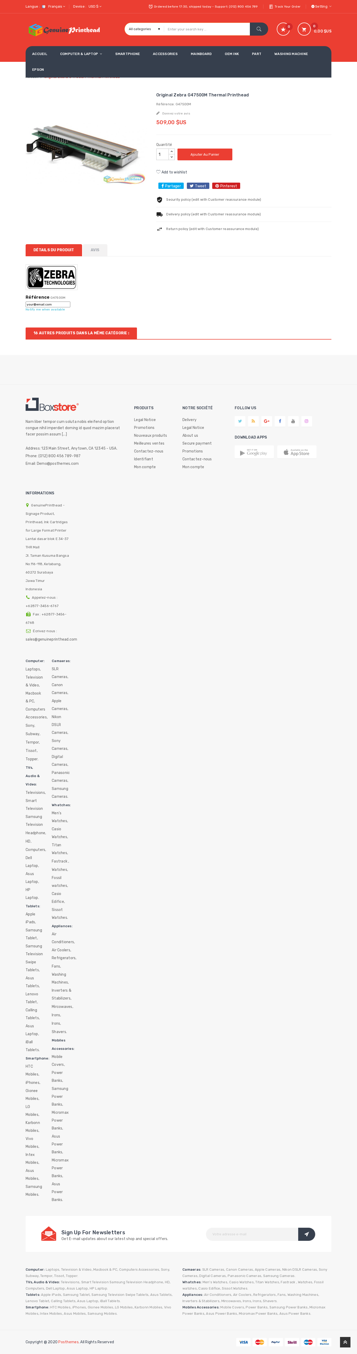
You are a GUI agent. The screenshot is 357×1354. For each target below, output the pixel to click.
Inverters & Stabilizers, (61, 994)
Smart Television (34, 805)
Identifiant (143, 459)
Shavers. (59, 1032)
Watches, (60, 869)
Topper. (32, 759)
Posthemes (68, 1342)
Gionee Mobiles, (32, 1095)
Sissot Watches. (60, 914)
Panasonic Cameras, (61, 777)
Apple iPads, (31, 918)
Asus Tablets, (33, 982)
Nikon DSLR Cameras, (60, 725)
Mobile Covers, (58, 1061)
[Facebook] (280, 421)
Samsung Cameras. (60, 793)
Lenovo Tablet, (32, 998)
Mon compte (145, 467)
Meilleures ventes (149, 443)
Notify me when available (45, 309)
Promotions (144, 427)
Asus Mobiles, (32, 1175)
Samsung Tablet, (34, 934)
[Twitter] (240, 421)
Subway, (33, 734)
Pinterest (228, 186)
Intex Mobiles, (32, 1159)
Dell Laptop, (32, 862)
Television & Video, (34, 681)
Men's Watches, (60, 817)
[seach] (259, 29)
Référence (37, 297)
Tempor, (33, 742)
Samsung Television (34, 821)
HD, (28, 841)
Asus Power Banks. (57, 1192)
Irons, (56, 1015)
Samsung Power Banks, (60, 1097)
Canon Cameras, (60, 689)
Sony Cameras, (60, 745)
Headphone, (36, 833)
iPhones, (33, 1082)
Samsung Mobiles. (34, 1190)
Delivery (189, 420)
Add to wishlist (173, 172)
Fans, (56, 966)
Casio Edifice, (58, 898)
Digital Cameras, (60, 761)
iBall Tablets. (33, 1046)
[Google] (253, 421)
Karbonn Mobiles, (33, 1127)
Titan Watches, (60, 849)
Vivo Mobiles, (32, 1143)
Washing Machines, (60, 978)
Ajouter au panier (205, 154)
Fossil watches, (60, 882)
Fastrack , (60, 861)
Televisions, (36, 792)
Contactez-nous (149, 451)
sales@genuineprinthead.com (51, 639)
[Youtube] (293, 421)
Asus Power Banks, (57, 1144)
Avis (95, 250)
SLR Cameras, (60, 673)
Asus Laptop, (32, 878)
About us (190, 435)
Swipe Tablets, (33, 966)
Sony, (30, 725)
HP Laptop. (32, 894)
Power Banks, (57, 1077)
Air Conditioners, (63, 938)
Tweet (200, 186)
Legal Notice (145, 420)
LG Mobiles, (32, 1111)
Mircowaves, (62, 1006)
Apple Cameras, (60, 705)
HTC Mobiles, (32, 1070)
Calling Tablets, (33, 1014)
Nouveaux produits (150, 435)
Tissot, (32, 751)
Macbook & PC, (33, 697)
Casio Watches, (60, 833)
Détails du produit (53, 250)
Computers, (36, 850)
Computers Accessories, (37, 713)
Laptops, (33, 669)
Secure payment (197, 443)
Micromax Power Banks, (60, 1120)
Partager (173, 186)
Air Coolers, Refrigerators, (64, 954)
